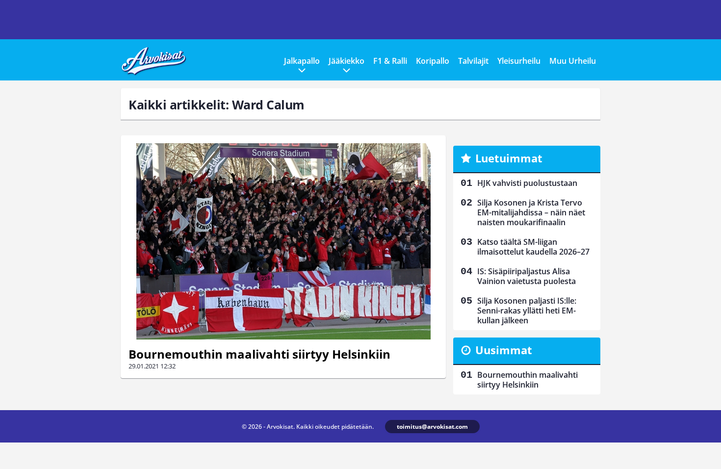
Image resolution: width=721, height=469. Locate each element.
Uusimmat (503, 349)
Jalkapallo (302, 60)
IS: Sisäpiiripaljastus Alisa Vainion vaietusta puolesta (526, 276)
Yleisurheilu (519, 60)
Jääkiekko (346, 60)
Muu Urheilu (572, 60)
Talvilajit (473, 60)
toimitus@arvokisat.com (432, 426)
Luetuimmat (508, 158)
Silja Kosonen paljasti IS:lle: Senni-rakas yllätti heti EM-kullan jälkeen (526, 310)
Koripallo (432, 60)
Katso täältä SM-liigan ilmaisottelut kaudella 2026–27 (533, 246)
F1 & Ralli (390, 60)
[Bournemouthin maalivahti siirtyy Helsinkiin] (283, 241)
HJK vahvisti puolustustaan (527, 183)
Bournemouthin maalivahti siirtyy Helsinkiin (259, 354)
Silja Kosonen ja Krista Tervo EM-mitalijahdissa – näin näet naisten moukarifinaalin (531, 212)
